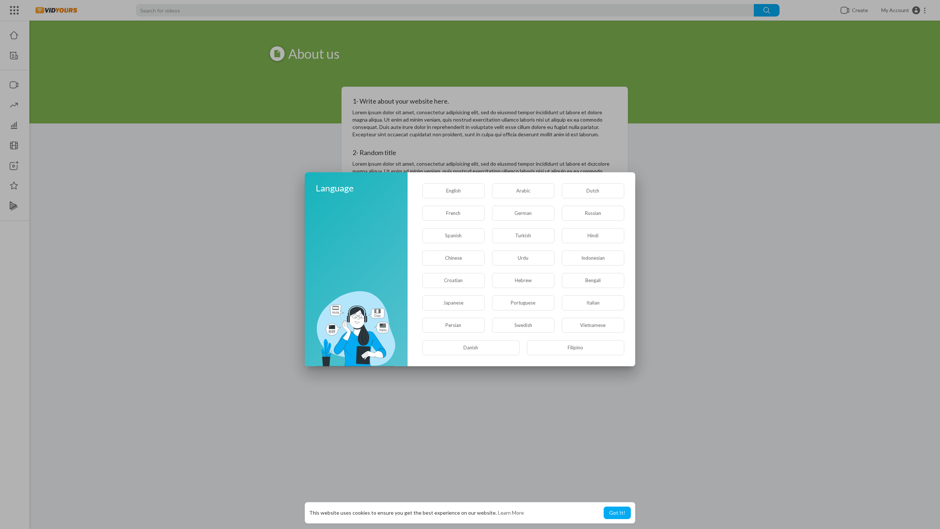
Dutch (592, 191)
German (523, 213)
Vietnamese (592, 325)
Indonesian (593, 258)
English (453, 191)
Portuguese (523, 303)
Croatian (453, 280)
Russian (593, 213)
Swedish (523, 325)
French (453, 213)
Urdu (523, 258)
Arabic (523, 191)
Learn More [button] (511, 513)
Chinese (453, 258)
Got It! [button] (617, 513)
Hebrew (523, 280)
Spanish (453, 235)
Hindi (593, 235)
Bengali (593, 280)
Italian (593, 303)
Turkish (523, 235)
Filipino (575, 347)
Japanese (453, 303)
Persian (453, 325)
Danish (470, 347)
